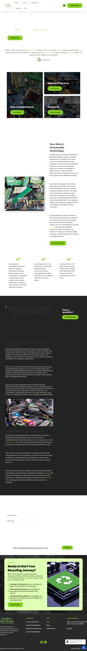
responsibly (70, 52)
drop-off (59, 50)
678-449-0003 (10, 442)
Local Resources (12, 515)
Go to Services (54, 88)
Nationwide (18, 8)
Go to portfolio (17, 112)
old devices (48, 52)
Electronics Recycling (40, 29)
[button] (31, 38)
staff (80, 50)
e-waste (52, 227)
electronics (32, 50)
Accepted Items (35, 2)
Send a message (55, 112)
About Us (25, 2)
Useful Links (10, 521)
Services (16, 2)
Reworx (17, 29)
